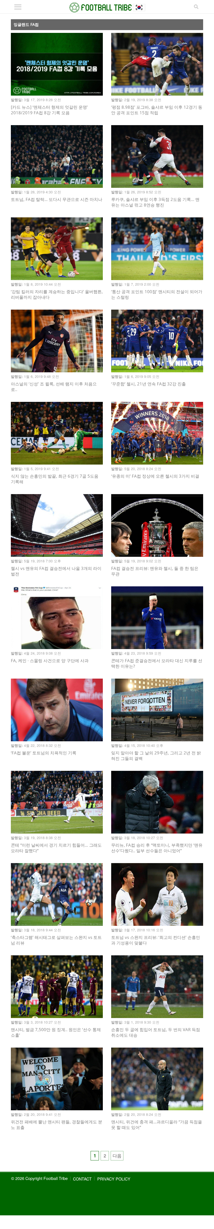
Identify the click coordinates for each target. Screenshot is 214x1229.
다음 (117, 1155)
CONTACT (82, 1179)
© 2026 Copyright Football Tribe (39, 1178)
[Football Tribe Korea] (107, 7)
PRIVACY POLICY (113, 1179)
